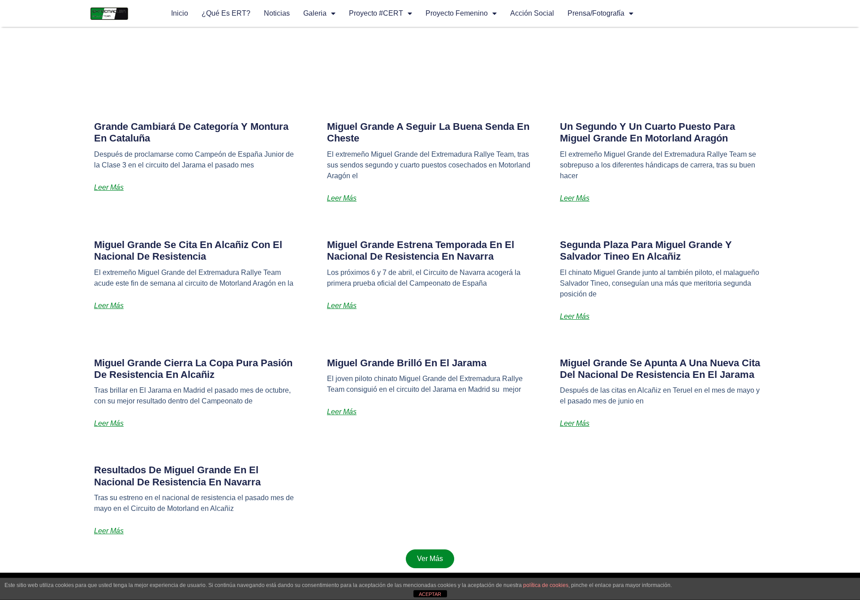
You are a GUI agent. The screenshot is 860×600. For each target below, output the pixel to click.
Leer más (109, 187)
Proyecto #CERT (376, 13)
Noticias (277, 13)
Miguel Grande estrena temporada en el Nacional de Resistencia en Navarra (420, 250)
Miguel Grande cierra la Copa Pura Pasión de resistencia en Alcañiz (193, 368)
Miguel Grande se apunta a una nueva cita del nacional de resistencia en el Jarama (660, 368)
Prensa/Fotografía (596, 13)
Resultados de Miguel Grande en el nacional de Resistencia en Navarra (177, 475)
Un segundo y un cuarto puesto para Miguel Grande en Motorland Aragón (647, 132)
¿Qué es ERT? (226, 13)
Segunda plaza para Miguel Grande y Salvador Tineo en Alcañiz (646, 250)
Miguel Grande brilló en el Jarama (406, 363)
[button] (430, 558)
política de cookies (545, 585)
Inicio (179, 13)
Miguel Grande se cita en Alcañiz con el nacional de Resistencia (188, 250)
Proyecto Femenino (457, 13)
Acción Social (532, 13)
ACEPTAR (430, 594)
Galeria (315, 13)
